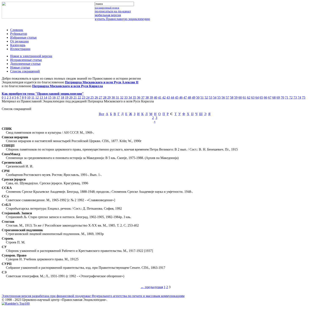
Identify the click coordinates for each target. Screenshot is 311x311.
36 (138, 97)
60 (240, 97)
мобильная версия (108, 15)
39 (151, 97)
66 (265, 97)
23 (83, 97)
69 (278, 97)
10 (28, 97)
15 (49, 97)
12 (37, 97)
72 (291, 97)
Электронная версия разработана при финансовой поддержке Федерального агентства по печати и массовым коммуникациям (93, 296)
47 (185, 97)
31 (117, 97)
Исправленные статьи (26, 60)
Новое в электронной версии (31, 56)
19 (66, 97)
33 (126, 97)
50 (198, 97)
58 (231, 97)
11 (32, 97)
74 (299, 97)
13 (41, 97)
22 (79, 97)
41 (159, 97)
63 (253, 97)
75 (303, 97)
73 (295, 97)
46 (181, 97)
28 (104, 97)
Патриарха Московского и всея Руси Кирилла (67, 86)
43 (168, 97)
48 (189, 97)
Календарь (17, 45)
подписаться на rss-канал (113, 11)
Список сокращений (25, 71)
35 (134, 97)
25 (92, 97)
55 (219, 97)
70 (282, 97)
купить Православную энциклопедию (122, 19)
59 (236, 97)
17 (58, 97)
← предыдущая (152, 287)
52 (206, 97)
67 (269, 97)
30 (113, 97)
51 (202, 97)
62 (248, 97)
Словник (16, 30)
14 (45, 97)
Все (101, 114)
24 (87, 97)
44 (172, 97)
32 (121, 97)
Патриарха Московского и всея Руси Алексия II (101, 82)
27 (100, 97)
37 (142, 97)
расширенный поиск (107, 7)
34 (130, 97)
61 (244, 97)
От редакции (19, 41)
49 (193, 97)
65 (261, 97)
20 (71, 97)
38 (147, 97)
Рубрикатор (18, 33)
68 (274, 97)
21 (75, 97)
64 (257, 97)
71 (286, 97)
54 (214, 97)
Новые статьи (20, 67)
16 (54, 97)
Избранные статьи (23, 37)
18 (62, 97)
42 (164, 97)
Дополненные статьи (25, 63)
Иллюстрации (20, 49)
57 (227, 97)
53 (210, 97)
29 (109, 97)
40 (155, 97)
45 (176, 97)
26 (96, 97)
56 (223, 97)
